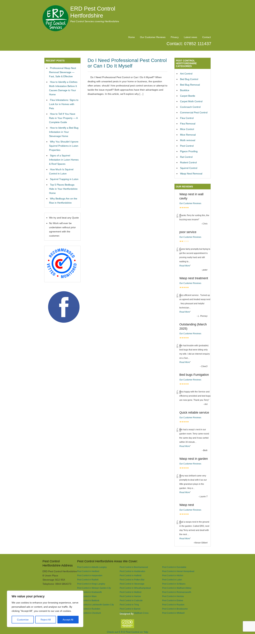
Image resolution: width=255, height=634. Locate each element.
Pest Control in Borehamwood (134, 567)
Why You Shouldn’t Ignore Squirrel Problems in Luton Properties (63, 145)
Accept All (68, 619)
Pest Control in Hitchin (172, 575)
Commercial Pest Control (193, 112)
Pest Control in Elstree (172, 600)
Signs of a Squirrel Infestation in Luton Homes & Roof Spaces (64, 159)
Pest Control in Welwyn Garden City (94, 588)
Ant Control (186, 73)
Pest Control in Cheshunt (89, 613)
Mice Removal (188, 134)
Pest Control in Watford (130, 592)
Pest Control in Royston (173, 604)
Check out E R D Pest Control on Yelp (127, 632)
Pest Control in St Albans (173, 584)
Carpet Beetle (187, 95)
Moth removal (187, 140)
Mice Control (187, 129)
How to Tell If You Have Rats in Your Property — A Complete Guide (63, 118)
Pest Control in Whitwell (173, 613)
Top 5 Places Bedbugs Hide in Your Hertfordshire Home (63, 188)
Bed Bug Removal (190, 84)
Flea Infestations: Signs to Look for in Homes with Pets (63, 104)
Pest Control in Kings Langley (91, 584)
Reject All (46, 619)
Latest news (190, 37)
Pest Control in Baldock (88, 600)
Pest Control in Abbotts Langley (92, 567)
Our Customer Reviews (152, 37)
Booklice (184, 90)
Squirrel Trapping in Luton (64, 179)
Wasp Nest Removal (191, 173)
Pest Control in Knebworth (89, 592)
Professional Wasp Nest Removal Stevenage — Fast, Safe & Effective (62, 72)
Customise (23, 619)
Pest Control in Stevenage (132, 584)
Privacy (175, 37)
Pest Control (187, 145)
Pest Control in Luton (172, 579)
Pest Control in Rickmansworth (176, 592)
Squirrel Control (188, 168)
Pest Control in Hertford (88, 571)
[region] (45, 609)
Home (131, 37)
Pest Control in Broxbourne (175, 609)
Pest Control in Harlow (130, 596)
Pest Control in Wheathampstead (135, 588)
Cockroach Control (190, 107)
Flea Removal (187, 123)
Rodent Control (188, 162)
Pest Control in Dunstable (174, 567)
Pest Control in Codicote (131, 600)
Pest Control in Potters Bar (132, 579)
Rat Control (186, 157)
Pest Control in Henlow (173, 596)
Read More (184, 265)
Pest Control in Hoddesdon (132, 571)
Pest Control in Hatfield (130, 575)
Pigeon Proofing (189, 151)
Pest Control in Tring (129, 604)
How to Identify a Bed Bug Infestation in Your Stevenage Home (63, 131)
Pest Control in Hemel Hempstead (178, 571)
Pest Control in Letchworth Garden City (95, 604)
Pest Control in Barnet (130, 609)
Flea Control (187, 118)
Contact (206, 37)
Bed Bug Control (189, 79)
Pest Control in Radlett (87, 579)
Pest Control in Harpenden (89, 575)
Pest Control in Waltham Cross (134, 613)
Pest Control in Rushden (88, 609)
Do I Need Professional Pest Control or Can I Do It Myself (127, 63)
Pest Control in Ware (87, 596)
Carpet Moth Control (191, 101)
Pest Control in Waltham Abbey (176, 588)
